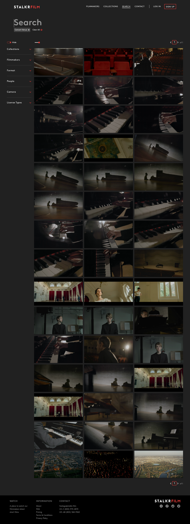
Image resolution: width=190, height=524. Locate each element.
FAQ (38, 509)
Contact (140, 6)
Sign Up (170, 7)
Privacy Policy (42, 518)
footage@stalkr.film (67, 506)
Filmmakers (92, 6)
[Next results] (177, 42)
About (38, 506)
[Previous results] (170, 42)
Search (126, 6)
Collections (110, 6)
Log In (157, 6)
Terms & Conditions (44, 515)
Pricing (39, 512)
